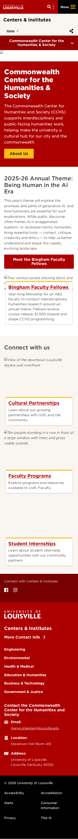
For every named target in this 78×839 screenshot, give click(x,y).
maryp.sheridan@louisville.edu (35, 728)
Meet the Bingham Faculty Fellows (39, 261)
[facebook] (6, 590)
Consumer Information (50, 805)
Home (10, 30)
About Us (19, 153)
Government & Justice (23, 692)
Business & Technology (24, 683)
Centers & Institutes (28, 628)
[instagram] (15, 590)
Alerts (8, 803)
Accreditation (51, 793)
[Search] (51, 7)
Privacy (10, 818)
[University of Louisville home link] (13, 7)
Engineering (14, 649)
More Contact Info (22, 637)
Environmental (17, 658)
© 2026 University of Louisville (28, 783)
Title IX (46, 818)
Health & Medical (18, 666)
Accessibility (14, 793)
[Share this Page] (70, 31)
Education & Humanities (25, 675)
